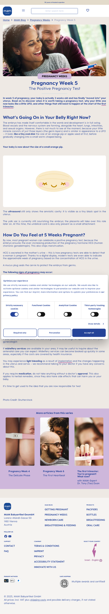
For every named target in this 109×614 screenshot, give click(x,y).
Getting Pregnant (56, 509)
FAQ (6, 551)
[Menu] (23, 10)
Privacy (39, 556)
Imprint (39, 551)
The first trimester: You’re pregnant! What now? (88, 474)
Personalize (54, 332)
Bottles (91, 514)
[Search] (75, 11)
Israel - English (92, 560)
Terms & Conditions (46, 545)
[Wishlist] (87, 10)
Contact (9, 545)
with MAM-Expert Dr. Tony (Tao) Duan (88, 482)
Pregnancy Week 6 (53, 471)
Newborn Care (54, 520)
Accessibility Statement (49, 561)
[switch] (41, 314)
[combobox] (54, 11)
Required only (19, 332)
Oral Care (92, 525)
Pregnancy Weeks (56, 514)
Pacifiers (92, 509)
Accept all (89, 332)
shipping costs (38, 599)
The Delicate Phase (19, 475)
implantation (65, 361)
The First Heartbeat (54, 475)
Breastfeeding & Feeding (60, 525)
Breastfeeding (95, 520)
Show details (94, 324)
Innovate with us (45, 567)
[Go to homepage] (7, 11)
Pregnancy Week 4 (19, 471)
